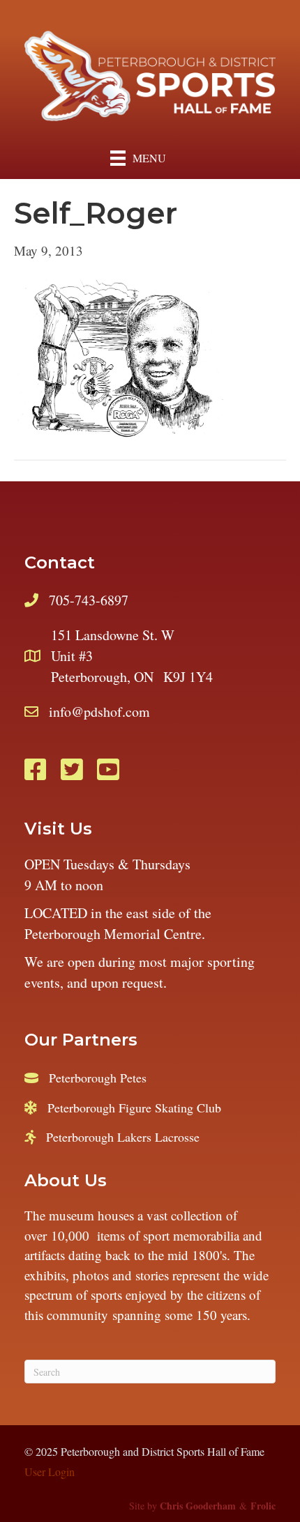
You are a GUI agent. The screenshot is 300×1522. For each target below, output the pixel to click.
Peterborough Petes (98, 1077)
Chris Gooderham (198, 1505)
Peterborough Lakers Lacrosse (123, 1136)
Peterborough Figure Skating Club (134, 1107)
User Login (49, 1471)
